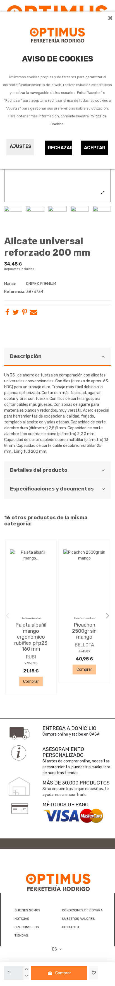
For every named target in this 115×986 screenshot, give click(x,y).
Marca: (10, 283)
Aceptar (94, 147)
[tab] (57, 357)
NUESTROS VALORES (78, 919)
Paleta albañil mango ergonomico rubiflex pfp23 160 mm (30, 637)
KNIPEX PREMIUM (41, 283)
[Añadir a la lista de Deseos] (93, 973)
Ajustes (20, 146)
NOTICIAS (22, 919)
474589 (84, 651)
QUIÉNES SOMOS (27, 910)
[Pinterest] (24, 313)
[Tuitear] (16, 313)
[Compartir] (7, 313)
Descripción (26, 356)
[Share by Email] (33, 313)
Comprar (63, 973)
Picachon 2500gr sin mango (84, 631)
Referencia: (14, 291)
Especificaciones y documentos (52, 489)
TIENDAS (21, 935)
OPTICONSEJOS (27, 927)
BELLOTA (84, 645)
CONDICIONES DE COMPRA (82, 910)
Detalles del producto (39, 470)
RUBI (31, 657)
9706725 (30, 663)
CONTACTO (70, 927)
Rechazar (60, 147)
